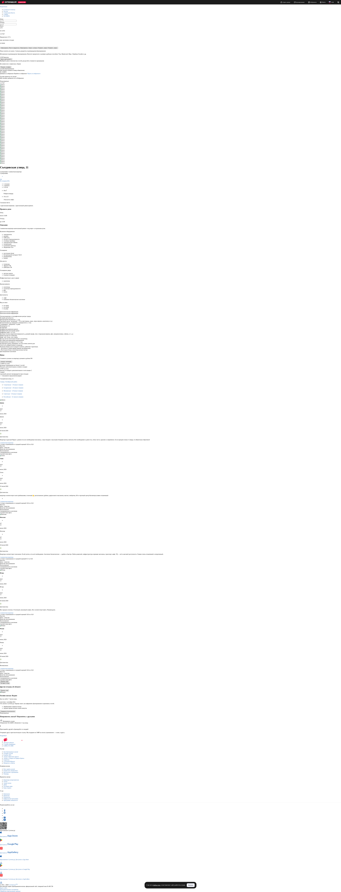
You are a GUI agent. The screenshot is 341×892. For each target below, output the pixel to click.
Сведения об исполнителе (8, 711)
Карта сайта (3, 888)
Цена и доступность (6, 59)
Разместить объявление (11, 770)
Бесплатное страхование (11, 772)
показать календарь (6, 361)
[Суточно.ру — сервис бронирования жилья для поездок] (9, 2)
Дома (5, 784)
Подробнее (3, 735)
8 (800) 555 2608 (8, 746)
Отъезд (2, 22)
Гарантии (6, 760)
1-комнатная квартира (6, 443)
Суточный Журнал (9, 761)
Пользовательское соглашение (9, 889)
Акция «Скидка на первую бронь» (14, 758)
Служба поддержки (9, 744)
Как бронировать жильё (11, 752)
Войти (324, 2)
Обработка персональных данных (10, 891)
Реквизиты (7, 797)
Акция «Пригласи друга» (11, 756)
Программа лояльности (11, 800)
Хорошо (190, 885)
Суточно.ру (13, 885)
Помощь (6, 774)
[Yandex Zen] (5, 820)
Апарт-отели (7, 783)
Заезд (1, 19)
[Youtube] (5, 818)
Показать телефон (6, 67)
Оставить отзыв (5, 683)
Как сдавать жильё (9, 769)
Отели (5, 781)
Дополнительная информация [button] (9, 311)
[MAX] (5, 813)
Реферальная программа (11, 798)
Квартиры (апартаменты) (11, 780)
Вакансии (7, 795)
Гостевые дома (8, 786)
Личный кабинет (9, 742)
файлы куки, (156, 885)
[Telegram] (5, 808)
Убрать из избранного (33, 73)
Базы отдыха (7, 788)
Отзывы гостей (8, 753)
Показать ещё (4, 681)
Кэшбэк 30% (7, 755)
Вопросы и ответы (9, 763)
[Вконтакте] (5, 815)
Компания (7, 794)
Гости (1, 26)
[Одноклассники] (5, 811)
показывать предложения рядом (11, 375)
